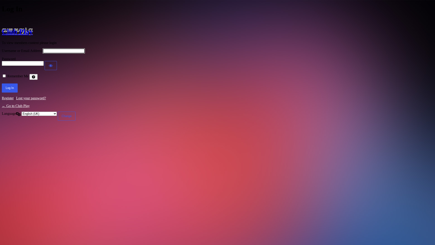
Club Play (17, 31)
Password (9, 59)
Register (8, 98)
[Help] (33, 77)
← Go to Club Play (16, 106)
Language (9, 113)
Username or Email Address (22, 51)
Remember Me (18, 76)
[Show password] (51, 65)
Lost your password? (31, 98)
